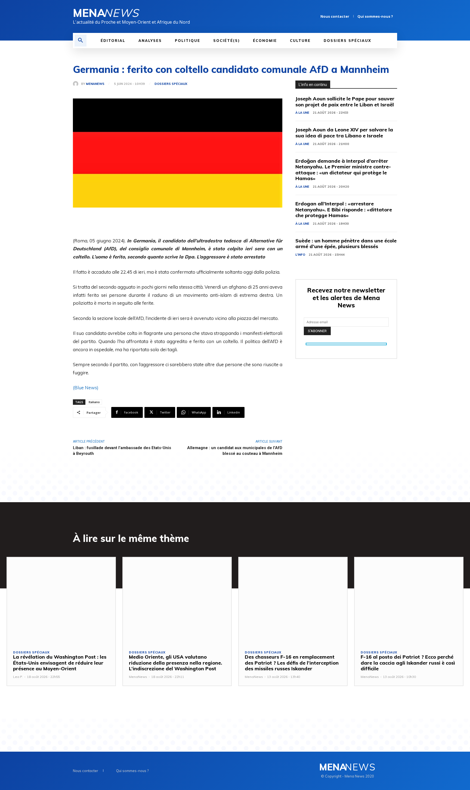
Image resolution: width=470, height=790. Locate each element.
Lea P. (18, 677)
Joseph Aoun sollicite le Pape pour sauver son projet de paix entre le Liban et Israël (344, 101)
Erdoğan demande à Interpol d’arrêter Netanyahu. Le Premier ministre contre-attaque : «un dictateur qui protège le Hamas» (343, 170)
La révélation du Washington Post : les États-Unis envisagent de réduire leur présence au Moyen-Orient (59, 663)
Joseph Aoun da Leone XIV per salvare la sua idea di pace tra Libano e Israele (344, 132)
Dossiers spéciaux (170, 83)
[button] (80, 41)
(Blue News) (85, 387)
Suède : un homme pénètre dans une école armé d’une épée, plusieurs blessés (346, 243)
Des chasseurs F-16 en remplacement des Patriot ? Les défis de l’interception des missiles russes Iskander (292, 663)
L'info (300, 255)
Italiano (94, 402)
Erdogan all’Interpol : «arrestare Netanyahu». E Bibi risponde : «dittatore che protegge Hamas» (343, 209)
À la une (302, 113)
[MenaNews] (77, 84)
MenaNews (95, 83)
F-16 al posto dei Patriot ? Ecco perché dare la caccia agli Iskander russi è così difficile (408, 663)
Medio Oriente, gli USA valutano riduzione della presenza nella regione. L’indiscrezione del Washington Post (175, 663)
